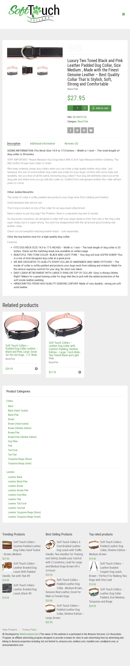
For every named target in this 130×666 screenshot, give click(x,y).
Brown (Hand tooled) (18, 423)
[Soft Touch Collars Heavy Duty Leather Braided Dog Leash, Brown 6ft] (78, 48)
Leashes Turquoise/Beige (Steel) (24, 516)
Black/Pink (72, 89)
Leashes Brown (15, 485)
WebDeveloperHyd (29, 634)
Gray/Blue (13, 441)
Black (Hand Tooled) (18, 410)
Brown (11, 419)
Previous (9, 49)
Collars (9, 400)
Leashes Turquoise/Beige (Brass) (24, 512)
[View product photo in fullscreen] (57, 55)
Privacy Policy (29, 629)
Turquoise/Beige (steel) (19, 463)
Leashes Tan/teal (16, 507)
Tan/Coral (12, 450)
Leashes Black (15, 477)
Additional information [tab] (42, 143)
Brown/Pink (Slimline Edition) (22, 437)
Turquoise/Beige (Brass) (20, 459)
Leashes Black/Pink (17, 481)
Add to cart (102, 108)
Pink (10, 445)
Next (61, 49)
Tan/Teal (12, 454)
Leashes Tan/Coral (17, 503)
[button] (36, 369)
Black (10, 406)
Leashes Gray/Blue (17, 494)
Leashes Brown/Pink (18, 490)
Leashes (10, 471)
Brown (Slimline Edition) (19, 428)
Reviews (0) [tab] (71, 143)
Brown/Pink (14, 432)
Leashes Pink (14, 499)
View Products (9, 629)
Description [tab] (13, 143)
